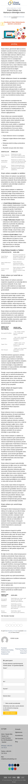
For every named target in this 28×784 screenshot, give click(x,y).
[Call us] (9, 768)
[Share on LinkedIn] (21, 625)
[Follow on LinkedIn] (12, 768)
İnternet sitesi (6, 696)
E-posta (5, 688)
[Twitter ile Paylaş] (12, 625)
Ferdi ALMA (21, 16)
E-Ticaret (18, 8)
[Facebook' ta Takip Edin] (9, 765)
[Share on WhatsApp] (7, 625)
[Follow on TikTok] (15, 765)
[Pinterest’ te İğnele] (18, 625)
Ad (4, 681)
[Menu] (2, 3)
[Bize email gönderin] (18, 765)
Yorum (5, 668)
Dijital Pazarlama (11, 8)
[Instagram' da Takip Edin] (12, 765)
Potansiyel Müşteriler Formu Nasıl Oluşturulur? (21, 651)
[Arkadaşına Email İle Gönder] (15, 625)
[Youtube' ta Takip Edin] (15, 768)
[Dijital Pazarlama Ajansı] (14, 2)
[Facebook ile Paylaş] (9, 625)
